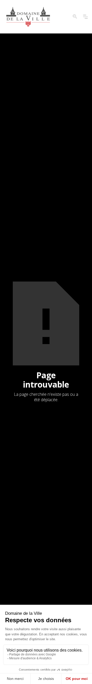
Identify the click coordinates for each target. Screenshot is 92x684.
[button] (75, 17)
